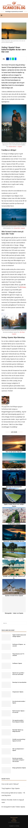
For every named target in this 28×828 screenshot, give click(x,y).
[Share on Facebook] (7, 59)
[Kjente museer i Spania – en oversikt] (6, 713)
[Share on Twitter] (10, 59)
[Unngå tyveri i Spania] (14, 515)
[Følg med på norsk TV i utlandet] (6, 656)
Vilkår (14, 819)
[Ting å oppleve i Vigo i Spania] (14, 460)
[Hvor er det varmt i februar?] (14, 443)
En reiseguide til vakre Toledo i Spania (13, 807)
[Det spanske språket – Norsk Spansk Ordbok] (6, 723)
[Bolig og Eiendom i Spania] (6, 770)
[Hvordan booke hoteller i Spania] (6, 704)
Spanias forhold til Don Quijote (14, 595)
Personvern (14, 817)
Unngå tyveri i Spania (14, 523)
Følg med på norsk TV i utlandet (18, 654)
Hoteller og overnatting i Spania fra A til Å (18, 740)
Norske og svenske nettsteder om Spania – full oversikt (18, 760)
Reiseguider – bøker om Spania (14, 613)
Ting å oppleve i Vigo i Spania (14, 469)
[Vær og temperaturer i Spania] (6, 751)
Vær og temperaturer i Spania (18, 749)
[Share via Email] (15, 59)
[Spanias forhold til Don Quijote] (14, 587)
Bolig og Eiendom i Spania (19, 767)
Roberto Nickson (12, 146)
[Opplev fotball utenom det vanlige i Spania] (14, 495)
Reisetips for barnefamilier (14, 487)
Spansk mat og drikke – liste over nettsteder (18, 673)
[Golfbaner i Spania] (6, 666)
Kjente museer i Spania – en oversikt (18, 711)
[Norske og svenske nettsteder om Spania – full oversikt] (6, 761)
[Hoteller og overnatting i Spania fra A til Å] (14, 567)
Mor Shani (22, 332)
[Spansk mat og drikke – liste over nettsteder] (6, 675)
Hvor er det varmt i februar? (14, 452)
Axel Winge (5, 404)
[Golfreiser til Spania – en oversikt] (14, 550)
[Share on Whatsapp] (13, 59)
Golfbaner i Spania (17, 663)
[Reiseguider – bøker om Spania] (14, 604)
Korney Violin (17, 228)
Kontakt (14, 821)
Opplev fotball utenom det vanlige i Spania (19, 635)
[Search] (26, 15)
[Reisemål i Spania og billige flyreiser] (14, 532)
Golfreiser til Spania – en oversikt (14, 558)
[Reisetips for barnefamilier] (14, 478)
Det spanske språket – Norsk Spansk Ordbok (18, 721)
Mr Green (23, 287)
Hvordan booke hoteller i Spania (18, 702)
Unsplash (20, 146)
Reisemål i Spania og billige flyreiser (14, 541)
